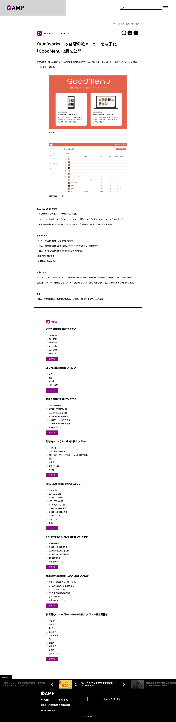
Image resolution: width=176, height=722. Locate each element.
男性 (51, 374)
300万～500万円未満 (58, 409)
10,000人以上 (55, 515)
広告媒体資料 (64, 705)
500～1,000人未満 (57, 504)
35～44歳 (53, 342)
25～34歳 (53, 339)
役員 (51, 458)
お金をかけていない (57, 561)
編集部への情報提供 (49, 705)
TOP (113, 23)
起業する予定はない (57, 600)
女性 (51, 377)
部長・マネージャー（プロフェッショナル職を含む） (69, 455)
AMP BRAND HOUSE (50, 710)
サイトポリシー (64, 699)
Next (123, 684)
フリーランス (54, 466)
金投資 (51, 642)
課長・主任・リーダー (57, 451)
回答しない (53, 385)
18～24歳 (53, 335)
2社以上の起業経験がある (60, 593)
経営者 (51, 462)
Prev (52, 684)
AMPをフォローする (112, 699)
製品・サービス (132, 23)
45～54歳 (53, 346)
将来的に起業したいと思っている (62, 582)
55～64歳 (53, 350)
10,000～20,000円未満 (59, 550)
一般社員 (52, 448)
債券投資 (52, 646)
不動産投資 (53, 635)
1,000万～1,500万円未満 (59, 420)
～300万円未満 (55, 405)
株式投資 (52, 624)
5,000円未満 (54, 543)
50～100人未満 (55, 497)
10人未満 (53, 490)
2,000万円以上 (55, 427)
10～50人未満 (55, 494)
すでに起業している (57, 589)
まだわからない (55, 596)
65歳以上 (53, 353)
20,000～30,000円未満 (59, 554)
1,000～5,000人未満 (57, 508)
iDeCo (51, 628)
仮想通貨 (52, 632)
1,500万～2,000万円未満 (59, 423)
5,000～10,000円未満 (58, 547)
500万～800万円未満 (58, 412)
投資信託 (52, 621)
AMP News (49, 33)
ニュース (120, 23)
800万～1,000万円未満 (58, 416)
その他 (51, 381)
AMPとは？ (45, 699)
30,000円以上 (55, 558)
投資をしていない (56, 653)
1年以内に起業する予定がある (61, 585)
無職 (51, 523)
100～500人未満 (56, 501)
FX (50, 639)
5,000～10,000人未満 (58, 512)
